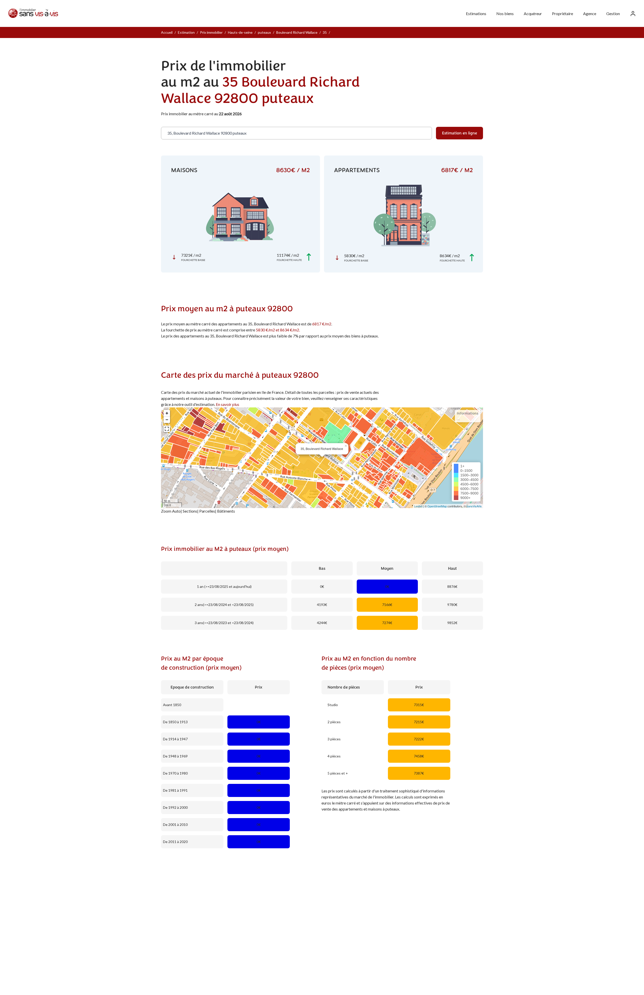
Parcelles (207, 511)
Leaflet (418, 506)
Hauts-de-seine (240, 32)
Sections (190, 511)
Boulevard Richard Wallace (296, 32)
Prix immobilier (211, 32)
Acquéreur (533, 13)
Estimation (186, 32)
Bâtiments (226, 511)
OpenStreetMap (437, 506)
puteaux (264, 32)
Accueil (167, 32)
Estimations (476, 13)
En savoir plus (227, 404)
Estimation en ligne (459, 133)
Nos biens (505, 13)
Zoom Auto (171, 511)
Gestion (613, 13)
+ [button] (167, 413)
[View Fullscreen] (167, 429)
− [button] (167, 419)
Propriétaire (562, 13)
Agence (589, 13)
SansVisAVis (474, 506)
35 (325, 32)
